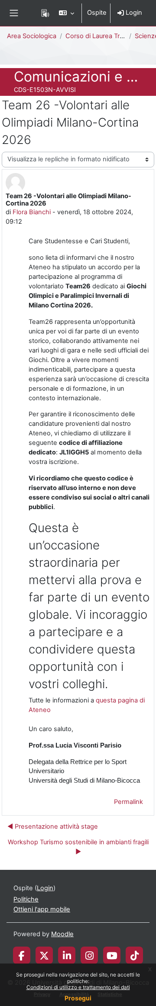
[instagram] (89, 955)
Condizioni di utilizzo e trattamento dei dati (78, 987)
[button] (66, 13)
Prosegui (78, 998)
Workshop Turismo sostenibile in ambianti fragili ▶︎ (78, 847)
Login (133, 12)
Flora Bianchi (32, 212)
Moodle (62, 934)
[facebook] (22, 955)
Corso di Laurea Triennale (103, 36)
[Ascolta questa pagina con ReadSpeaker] (45, 13)
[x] (44, 955)
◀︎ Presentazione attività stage (52, 826)
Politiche (26, 899)
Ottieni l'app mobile (41, 909)
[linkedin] (67, 955)
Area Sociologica (31, 36)
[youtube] (112, 955)
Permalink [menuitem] (128, 802)
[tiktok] (134, 955)
